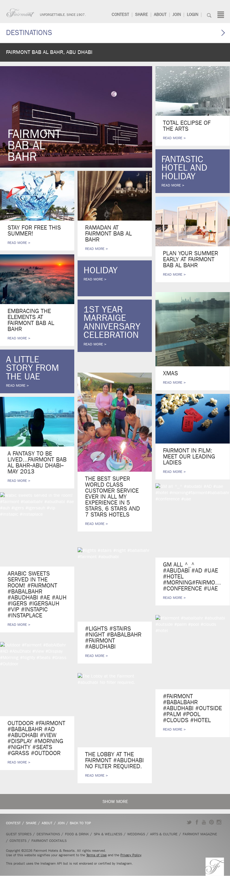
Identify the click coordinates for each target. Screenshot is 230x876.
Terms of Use (96, 855)
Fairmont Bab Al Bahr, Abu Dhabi (49, 52)
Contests (18, 841)
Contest (120, 14)
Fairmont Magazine (200, 834)
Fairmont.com (20, 12)
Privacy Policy (130, 855)
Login (192, 14)
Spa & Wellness (108, 834)
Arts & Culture (164, 834)
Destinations (29, 32)
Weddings (136, 834)
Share (141, 14)
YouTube (204, 822)
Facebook (196, 822)
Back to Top (80, 823)
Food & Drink (77, 834)
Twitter (189, 822)
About (160, 14)
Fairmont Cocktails (48, 841)
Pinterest (211, 822)
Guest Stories (18, 834)
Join (176, 14)
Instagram (219, 822)
